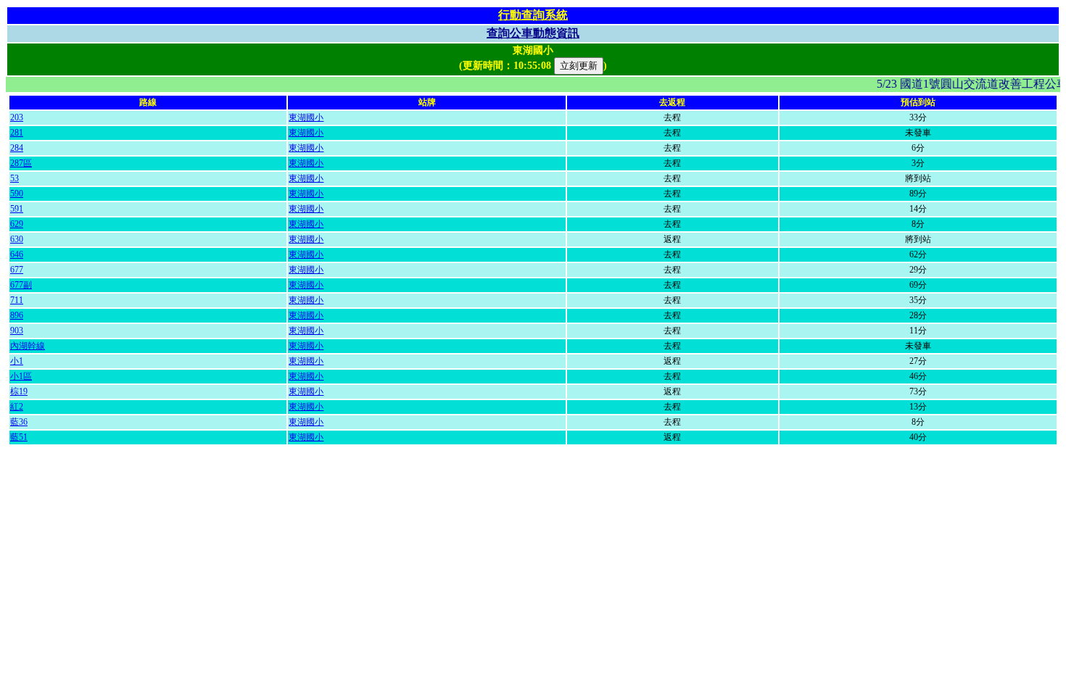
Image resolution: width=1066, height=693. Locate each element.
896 (16, 315)
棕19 (19, 391)
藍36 (19, 422)
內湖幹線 (27, 346)
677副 (21, 285)
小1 (16, 361)
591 (16, 209)
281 (16, 133)
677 (16, 270)
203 (16, 117)
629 (16, 224)
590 (16, 193)
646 (16, 254)
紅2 (16, 407)
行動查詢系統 (533, 15)
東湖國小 (306, 117)
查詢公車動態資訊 (533, 33)
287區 (21, 163)
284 (16, 148)
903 (16, 330)
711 (16, 300)
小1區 (21, 376)
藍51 (19, 437)
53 (14, 178)
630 (16, 239)
